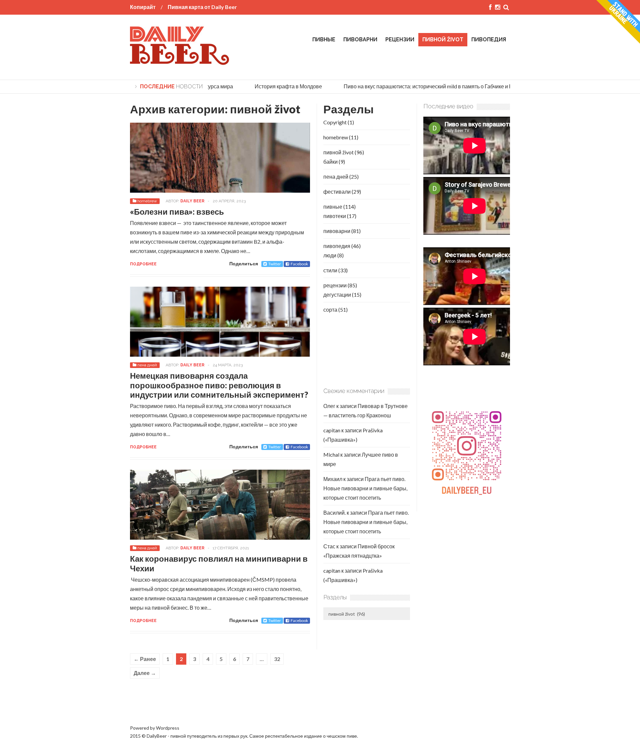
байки (330, 161)
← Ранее (145, 659)
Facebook (299, 263)
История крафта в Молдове (280, 86)
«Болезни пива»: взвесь (177, 211)
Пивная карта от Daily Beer (202, 7)
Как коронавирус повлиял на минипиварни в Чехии (219, 563)
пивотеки (334, 216)
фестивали (337, 191)
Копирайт (143, 7)
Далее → (145, 673)
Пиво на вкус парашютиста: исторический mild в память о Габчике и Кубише (427, 86)
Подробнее (143, 264)
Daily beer (192, 201)
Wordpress (167, 728)
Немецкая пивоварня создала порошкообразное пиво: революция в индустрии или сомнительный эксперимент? (219, 385)
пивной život (442, 39)
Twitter (274, 263)
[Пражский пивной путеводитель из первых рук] (180, 62)
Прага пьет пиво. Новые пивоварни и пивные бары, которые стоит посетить (365, 488)
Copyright (335, 122)
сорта (330, 309)
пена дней (147, 365)
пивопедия (488, 39)
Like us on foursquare (154, 706)
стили (330, 270)
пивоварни (360, 39)
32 (277, 659)
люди (329, 255)
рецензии (399, 39)
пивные (323, 39)
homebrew (147, 201)
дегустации (337, 294)
